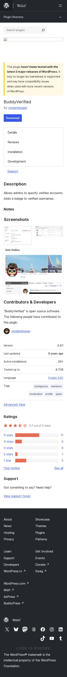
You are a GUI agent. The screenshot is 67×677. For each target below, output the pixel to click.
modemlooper (17, 108)
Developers (11, 564)
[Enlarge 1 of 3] (27, 231)
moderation (36, 394)
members (56, 386)
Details (12, 132)
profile (49, 394)
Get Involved (44, 551)
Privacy (9, 539)
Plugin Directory (13, 16)
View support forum (17, 496)
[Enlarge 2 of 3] (58, 231)
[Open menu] (61, 5)
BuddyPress (14, 603)
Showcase (42, 519)
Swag (41, 571)
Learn (7, 551)
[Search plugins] (43, 30)
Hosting (9, 533)
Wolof (16, 620)
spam (59, 394)
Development (17, 161)
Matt (9, 590)
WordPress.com (16, 583)
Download (12, 118)
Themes (40, 526)
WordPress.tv (15, 571)
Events (40, 558)
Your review (12, 468)
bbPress (11, 597)
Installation (15, 152)
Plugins (40, 533)
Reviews (13, 142)
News (8, 526)
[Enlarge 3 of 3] (58, 253)
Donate (42, 564)
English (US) (55, 377)
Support (12, 171)
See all (58, 468)
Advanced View (14, 404)
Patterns (41, 539)
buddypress (41, 386)
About (8, 519)
